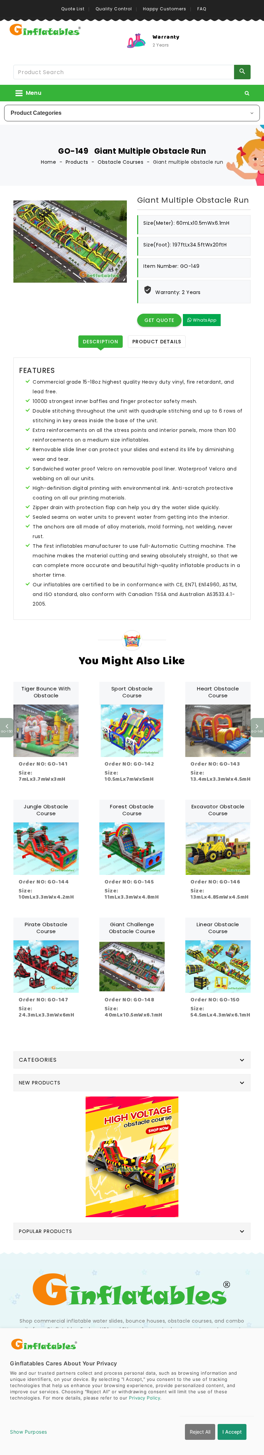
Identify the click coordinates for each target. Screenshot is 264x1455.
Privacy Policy (144, 1398)
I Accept (232, 1432)
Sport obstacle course (132, 692)
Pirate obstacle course (46, 928)
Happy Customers (164, 9)
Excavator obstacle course (218, 810)
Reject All (200, 1432)
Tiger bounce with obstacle (46, 692)
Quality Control (114, 9)
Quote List (73, 9)
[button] (247, 93)
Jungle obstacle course (46, 810)
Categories (38, 1060)
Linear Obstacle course (218, 928)
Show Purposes (28, 1432)
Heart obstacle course (218, 692)
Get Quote (159, 320)
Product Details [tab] (156, 341)
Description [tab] (100, 341)
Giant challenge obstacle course (132, 928)
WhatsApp (204, 320)
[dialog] (132, 1391)
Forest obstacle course (132, 810)
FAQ (201, 9)
